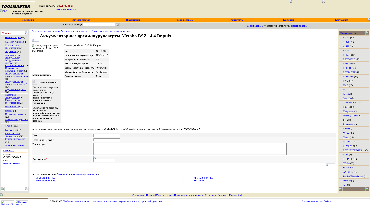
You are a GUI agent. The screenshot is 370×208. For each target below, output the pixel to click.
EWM (346, 81)
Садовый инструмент (15, 89)
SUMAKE (348, 167)
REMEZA (348, 146)
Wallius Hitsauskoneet (353, 176)
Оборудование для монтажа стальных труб (16, 74)
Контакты (222, 195)
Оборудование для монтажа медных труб (16, 82)
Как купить (210, 195)
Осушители (10, 51)
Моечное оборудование (16, 119)
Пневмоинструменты (15, 114)
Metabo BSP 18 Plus (203, 178)
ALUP (346, 46)
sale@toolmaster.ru (66, 9)
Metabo (346, 141)
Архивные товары (41, 31)
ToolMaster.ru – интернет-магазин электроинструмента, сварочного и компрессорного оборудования (112, 201)
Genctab (347, 98)
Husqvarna (348, 111)
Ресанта (347, 180)
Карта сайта (235, 195)
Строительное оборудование (12, 46)
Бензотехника (12, 106)
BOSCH (347, 68)
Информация (180, 195)
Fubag (346, 94)
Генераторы (11, 130)
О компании (138, 195)
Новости (150, 195)
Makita (346, 133)
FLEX (346, 89)
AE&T (346, 42)
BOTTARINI (349, 72)
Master (346, 137)
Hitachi (346, 107)
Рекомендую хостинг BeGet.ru (317, 201)
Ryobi (345, 154)
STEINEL (347, 159)
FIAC (345, 85)
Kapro (346, 128)
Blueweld (347, 63)
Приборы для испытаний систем (14, 69)
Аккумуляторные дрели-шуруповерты (111, 31)
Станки (8, 126)
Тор (345, 185)
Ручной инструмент (15, 139)
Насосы (9, 110)
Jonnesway (348, 124)
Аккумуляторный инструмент (75, 31)
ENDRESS (348, 76)
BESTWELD (349, 59)
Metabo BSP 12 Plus (45, 178)
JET (345, 120)
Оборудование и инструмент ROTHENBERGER (14, 63)
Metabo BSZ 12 (201, 180)
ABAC (346, 37)
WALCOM (348, 172)
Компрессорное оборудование (12, 101)
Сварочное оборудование (12, 96)
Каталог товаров (164, 195)
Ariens (346, 50)
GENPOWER (349, 102)
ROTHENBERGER (352, 150)
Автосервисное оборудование (12, 56)
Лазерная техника (14, 42)
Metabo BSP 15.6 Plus (46, 180)
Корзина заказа (196, 195)
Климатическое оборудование (12, 134)
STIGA (346, 163)
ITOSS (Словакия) (352, 115)
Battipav (347, 55)
